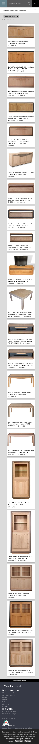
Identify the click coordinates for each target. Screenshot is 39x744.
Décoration (5, 706)
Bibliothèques (6, 702)
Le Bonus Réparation (8, 718)
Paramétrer (19, 741)
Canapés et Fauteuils (8, 695)
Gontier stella (22, 10)
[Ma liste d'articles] (29, 3)
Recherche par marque (9, 714)
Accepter (28, 741)
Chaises (4, 697)
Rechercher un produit (9, 711)
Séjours (4, 700)
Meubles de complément (10, 10)
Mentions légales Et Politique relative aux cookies (17, 728)
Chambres (5, 704)
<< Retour (34, 10)
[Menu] (3, 3)
